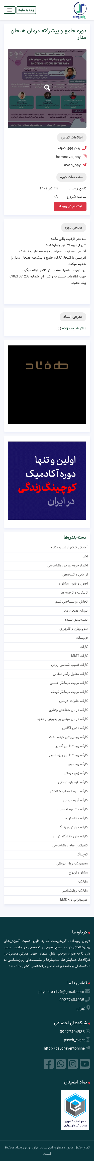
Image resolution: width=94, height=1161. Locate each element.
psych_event (74, 1040)
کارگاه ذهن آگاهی (75, 728)
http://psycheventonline (64, 1048)
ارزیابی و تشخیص (75, 574)
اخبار (84, 556)
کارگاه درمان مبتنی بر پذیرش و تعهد (62, 719)
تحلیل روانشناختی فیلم (71, 601)
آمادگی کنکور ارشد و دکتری (69, 547)
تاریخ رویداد (77, 188)
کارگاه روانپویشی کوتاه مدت (68, 737)
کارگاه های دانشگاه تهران (70, 836)
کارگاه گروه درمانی (75, 800)
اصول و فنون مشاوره (73, 583)
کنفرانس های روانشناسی (70, 845)
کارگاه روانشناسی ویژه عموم (68, 755)
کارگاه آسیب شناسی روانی (69, 665)
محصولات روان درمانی (72, 863)
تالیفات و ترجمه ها (74, 592)
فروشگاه (82, 637)
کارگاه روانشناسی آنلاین (71, 746)
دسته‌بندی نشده (76, 619)
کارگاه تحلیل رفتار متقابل (70, 674)
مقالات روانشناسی (75, 890)
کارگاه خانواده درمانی (73, 701)
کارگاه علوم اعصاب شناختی (69, 791)
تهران (80, 1008)
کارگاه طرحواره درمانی (73, 782)
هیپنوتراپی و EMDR (74, 899)
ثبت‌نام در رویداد (70, 206)
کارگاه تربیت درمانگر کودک (69, 692)
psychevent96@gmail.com (61, 992)
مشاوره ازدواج (78, 872)
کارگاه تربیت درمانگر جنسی (69, 683)
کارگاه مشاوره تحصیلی (72, 809)
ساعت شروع (76, 197)
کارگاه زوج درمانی (76, 773)
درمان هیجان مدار (75, 610)
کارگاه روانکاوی (78, 764)
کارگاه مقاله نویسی (75, 818)
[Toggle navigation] (10, 10)
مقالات (83, 881)
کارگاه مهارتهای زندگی (73, 827)
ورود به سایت (26, 10)
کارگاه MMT (79, 656)
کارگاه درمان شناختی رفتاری (68, 710)
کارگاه (84, 646)
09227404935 (71, 1000)
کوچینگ (82, 854)
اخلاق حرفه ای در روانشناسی (67, 565)
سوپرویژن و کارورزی (73, 628)
